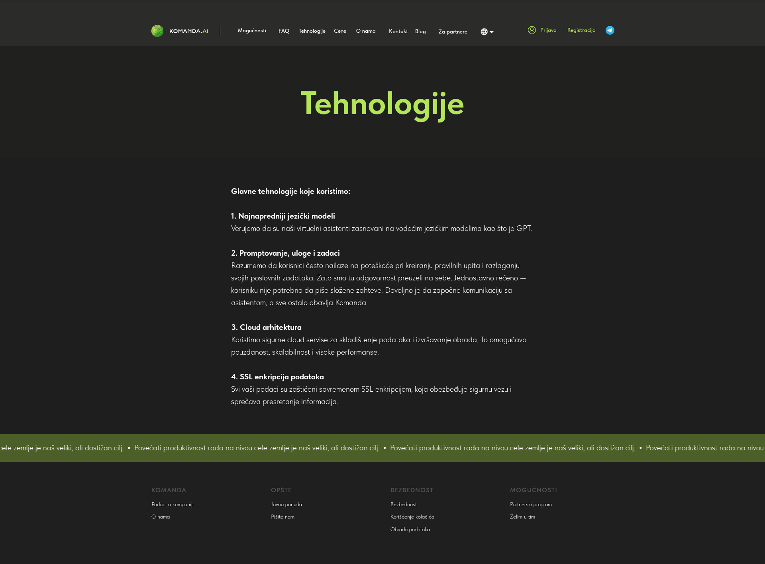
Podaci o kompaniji (172, 504)
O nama (160, 516)
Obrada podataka (410, 529)
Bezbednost (403, 504)
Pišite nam (282, 516)
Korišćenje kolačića (412, 516)
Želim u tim (522, 516)
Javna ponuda (286, 504)
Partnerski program (531, 504)
